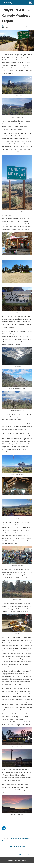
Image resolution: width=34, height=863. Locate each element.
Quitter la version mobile (17, 860)
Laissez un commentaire (17, 846)
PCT (3, 840)
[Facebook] (4, 820)
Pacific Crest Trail (25, 838)
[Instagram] (4, 825)
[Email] (4, 834)
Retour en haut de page (25, 854)
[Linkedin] (4, 829)
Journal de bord (14, 838)
